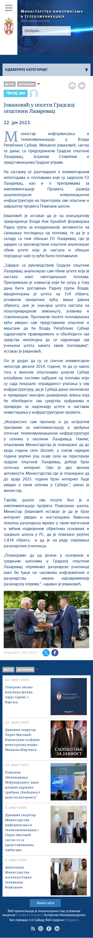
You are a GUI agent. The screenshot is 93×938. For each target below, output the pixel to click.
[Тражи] (65, 31)
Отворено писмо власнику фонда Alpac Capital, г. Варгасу (19, 695)
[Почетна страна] (8, 26)
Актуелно (26, 84)
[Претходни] (8, 620)
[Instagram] (40, 929)
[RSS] (33, 928)
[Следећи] (85, 620)
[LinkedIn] (57, 929)
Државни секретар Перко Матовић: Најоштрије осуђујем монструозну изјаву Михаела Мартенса (22, 740)
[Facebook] (49, 929)
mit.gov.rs (72, 920)
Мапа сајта (45, 903)
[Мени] (8, 7)
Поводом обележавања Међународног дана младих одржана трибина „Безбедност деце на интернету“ (22, 785)
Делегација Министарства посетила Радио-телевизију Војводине (19, 877)
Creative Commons (29, 915)
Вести (9, 84)
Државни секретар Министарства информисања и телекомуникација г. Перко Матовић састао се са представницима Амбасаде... (22, 833)
